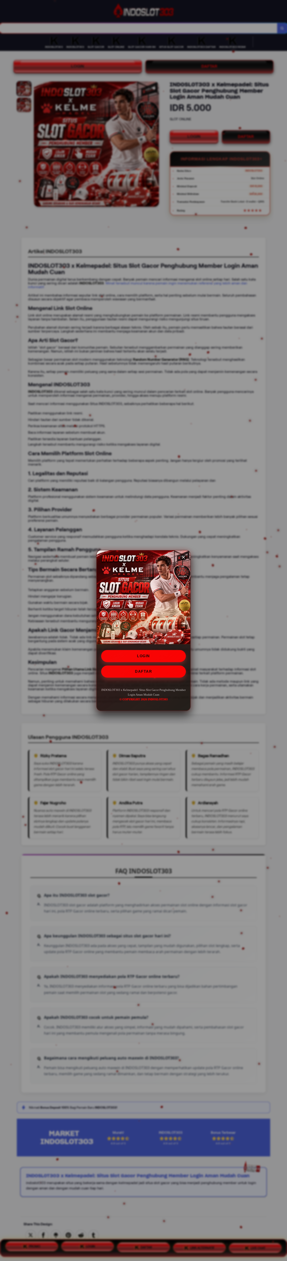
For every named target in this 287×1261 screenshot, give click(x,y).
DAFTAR (143, 671)
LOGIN (143, 656)
